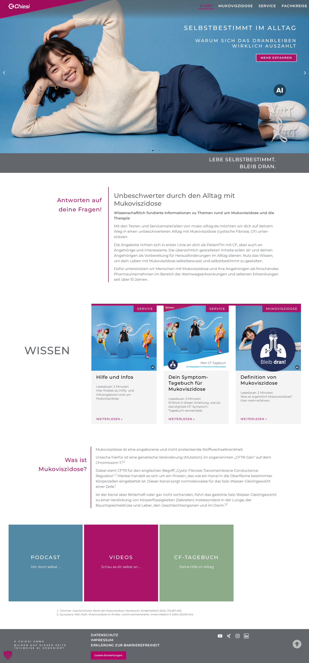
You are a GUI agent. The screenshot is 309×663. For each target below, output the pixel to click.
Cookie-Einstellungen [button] (108, 655)
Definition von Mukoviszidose (259, 380)
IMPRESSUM (102, 640)
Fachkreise (294, 6)
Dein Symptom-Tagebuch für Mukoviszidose (188, 383)
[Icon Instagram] (237, 636)
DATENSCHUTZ (104, 635)
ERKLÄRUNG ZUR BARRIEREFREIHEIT (125, 645)
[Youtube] (220, 636)
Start (206, 6)
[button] (4, 73)
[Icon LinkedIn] (246, 636)
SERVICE (267, 6)
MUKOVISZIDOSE (235, 6)
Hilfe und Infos (114, 377)
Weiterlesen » (109, 419)
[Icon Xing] (228, 636)
